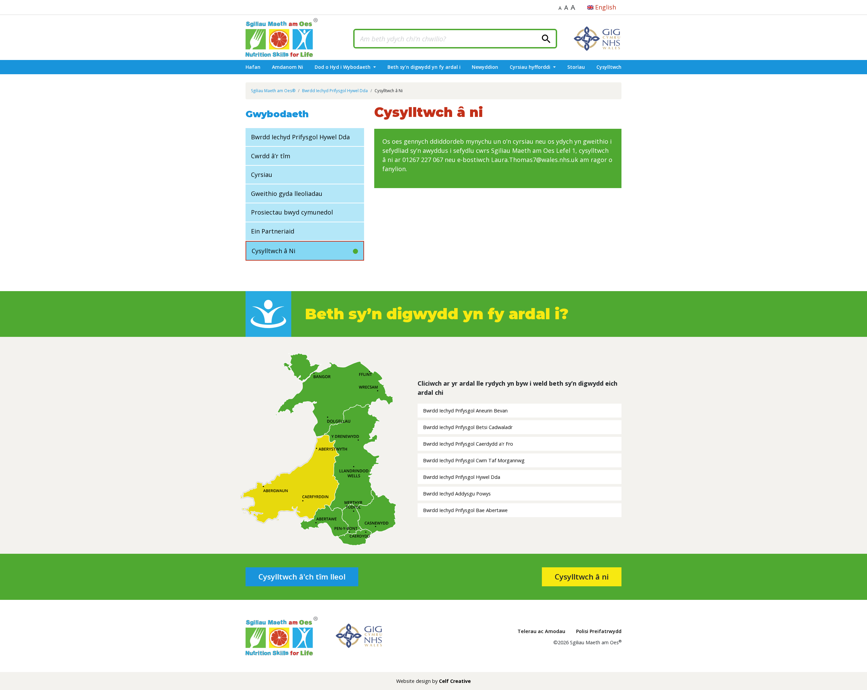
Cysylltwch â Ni (273, 251)
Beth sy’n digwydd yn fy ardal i (424, 67)
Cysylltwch (608, 67)
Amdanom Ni (287, 67)
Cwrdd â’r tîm (270, 156)
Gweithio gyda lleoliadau (286, 193)
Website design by (433, 681)
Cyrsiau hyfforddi (531, 67)
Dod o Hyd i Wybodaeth (343, 67)
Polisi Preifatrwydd (598, 631)
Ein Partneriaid (272, 231)
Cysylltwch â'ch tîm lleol (301, 576)
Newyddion (485, 67)
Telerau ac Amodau (541, 631)
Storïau (576, 67)
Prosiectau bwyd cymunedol (292, 212)
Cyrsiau (261, 174)
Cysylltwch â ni (582, 576)
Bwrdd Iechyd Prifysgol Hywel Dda (300, 137)
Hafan (253, 67)
